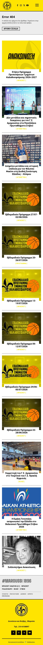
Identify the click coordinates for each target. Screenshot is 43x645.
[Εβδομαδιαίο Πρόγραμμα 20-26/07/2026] (21, 242)
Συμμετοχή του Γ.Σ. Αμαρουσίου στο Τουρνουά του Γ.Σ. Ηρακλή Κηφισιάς (21, 476)
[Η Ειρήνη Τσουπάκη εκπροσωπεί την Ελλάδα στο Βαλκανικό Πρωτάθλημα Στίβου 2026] (21, 503)
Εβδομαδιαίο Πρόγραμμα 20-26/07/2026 (21, 259)
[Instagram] (21, 5)
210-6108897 (23, 627)
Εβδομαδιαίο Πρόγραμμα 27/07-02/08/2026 (21, 215)
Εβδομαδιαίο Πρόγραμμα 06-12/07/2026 (21, 345)
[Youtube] (27, 5)
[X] (24, 5)
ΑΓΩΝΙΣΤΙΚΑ (21, 129)
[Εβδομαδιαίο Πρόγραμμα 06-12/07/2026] (21, 328)
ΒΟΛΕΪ (21, 481)
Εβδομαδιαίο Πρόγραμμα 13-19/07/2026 (21, 302)
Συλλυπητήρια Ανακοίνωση (21, 567)
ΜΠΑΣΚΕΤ (21, 80)
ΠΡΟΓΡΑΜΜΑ (21, 263)
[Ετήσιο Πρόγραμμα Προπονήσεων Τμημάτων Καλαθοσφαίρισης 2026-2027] (21, 56)
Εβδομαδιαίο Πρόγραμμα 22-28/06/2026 (21, 431)
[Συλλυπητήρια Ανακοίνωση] (21, 551)
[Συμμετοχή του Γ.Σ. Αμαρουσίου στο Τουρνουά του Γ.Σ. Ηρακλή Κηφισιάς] (21, 457)
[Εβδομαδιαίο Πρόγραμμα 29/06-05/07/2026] (21, 371)
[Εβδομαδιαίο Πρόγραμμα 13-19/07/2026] (21, 285)
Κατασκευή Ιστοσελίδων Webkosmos (21, 642)
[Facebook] (17, 5)
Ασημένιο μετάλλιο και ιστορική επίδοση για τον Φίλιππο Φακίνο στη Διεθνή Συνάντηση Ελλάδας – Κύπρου (21, 170)
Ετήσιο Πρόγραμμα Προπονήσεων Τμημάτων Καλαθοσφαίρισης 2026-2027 (21, 75)
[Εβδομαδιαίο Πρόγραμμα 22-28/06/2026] (21, 414)
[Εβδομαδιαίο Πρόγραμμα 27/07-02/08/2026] (21, 199)
